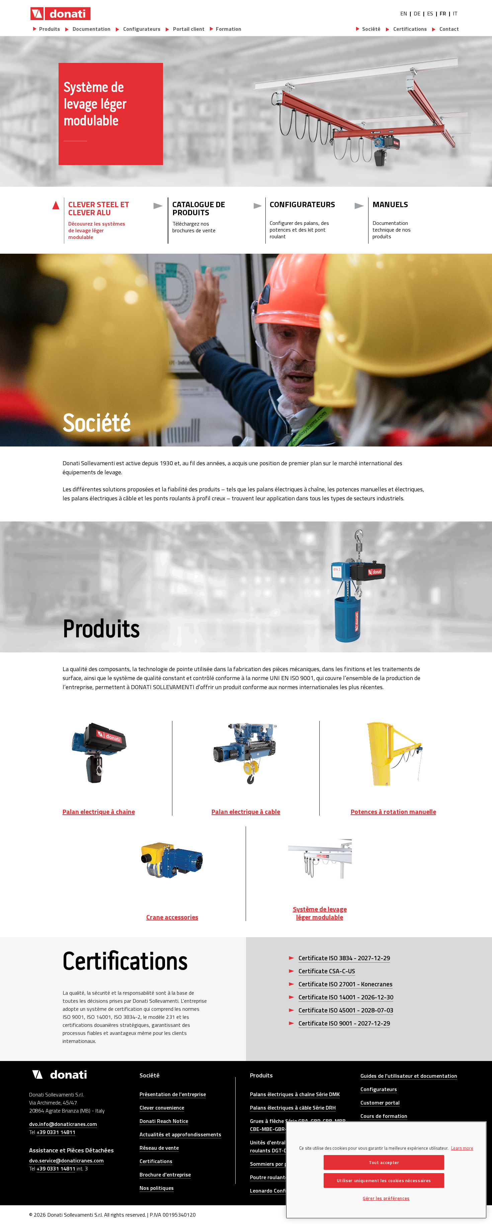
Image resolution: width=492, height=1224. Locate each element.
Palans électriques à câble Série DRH (293, 1108)
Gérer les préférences (386, 1198)
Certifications (409, 29)
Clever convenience (162, 1108)
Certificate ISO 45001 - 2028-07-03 (346, 1010)
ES (430, 13)
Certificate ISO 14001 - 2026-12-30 (346, 997)
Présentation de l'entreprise (173, 1094)
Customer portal (380, 1102)
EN (403, 13)
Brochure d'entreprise (165, 1174)
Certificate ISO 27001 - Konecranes (346, 984)
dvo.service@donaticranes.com (66, 1160)
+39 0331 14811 (55, 1132)
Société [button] (371, 29)
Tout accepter (384, 1162)
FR (443, 13)
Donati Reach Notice (164, 1121)
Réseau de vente (159, 1148)
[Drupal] (60, 13)
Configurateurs (141, 29)
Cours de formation (383, 1116)
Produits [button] (49, 29)
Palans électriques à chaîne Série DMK (295, 1094)
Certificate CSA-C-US (327, 971)
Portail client (188, 29)
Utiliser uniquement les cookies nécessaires (384, 1180)
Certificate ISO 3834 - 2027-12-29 (344, 958)
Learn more (462, 1148)
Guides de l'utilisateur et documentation (408, 1076)
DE (417, 13)
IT (455, 13)
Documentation (90, 29)
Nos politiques (157, 1188)
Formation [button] (228, 29)
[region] (386, 1170)
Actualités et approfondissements (180, 1134)
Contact (448, 29)
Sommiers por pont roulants (283, 1164)
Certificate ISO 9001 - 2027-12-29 (344, 1023)
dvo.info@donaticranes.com (63, 1124)
